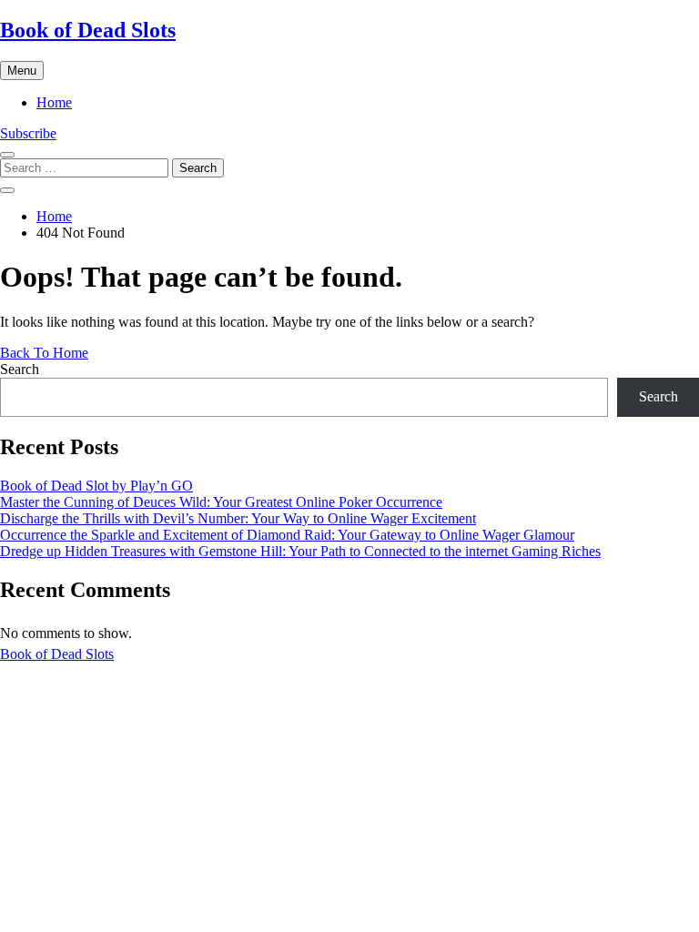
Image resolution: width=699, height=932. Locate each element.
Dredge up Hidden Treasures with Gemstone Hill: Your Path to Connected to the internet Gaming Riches (300, 551)
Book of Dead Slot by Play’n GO (96, 485)
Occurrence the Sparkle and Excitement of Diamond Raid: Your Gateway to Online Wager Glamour (287, 534)
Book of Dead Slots (88, 30)
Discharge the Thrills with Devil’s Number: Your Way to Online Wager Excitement (238, 518)
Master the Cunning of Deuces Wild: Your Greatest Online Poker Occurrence (221, 502)
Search (19, 369)
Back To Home (44, 352)
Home (54, 102)
